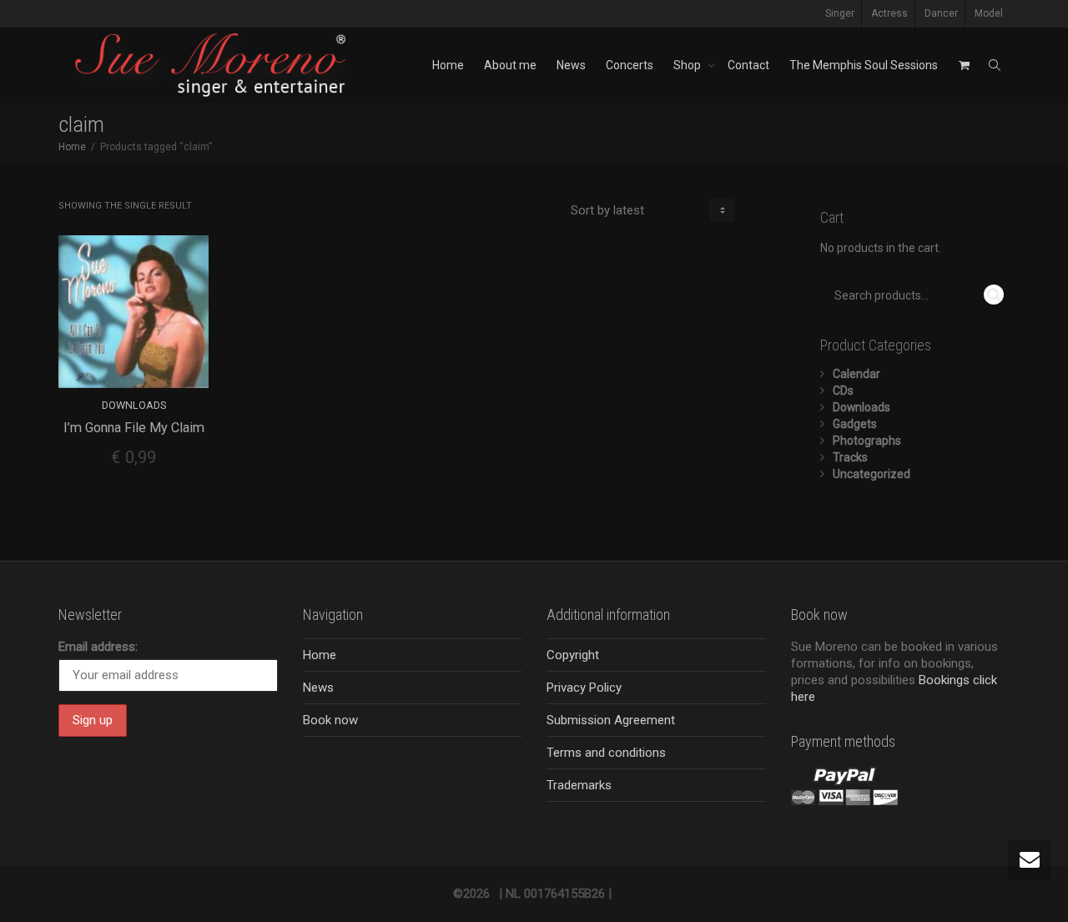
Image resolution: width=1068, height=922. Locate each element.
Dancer (941, 13)
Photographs (867, 440)
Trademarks (579, 785)
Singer (839, 13)
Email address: (98, 646)
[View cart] (964, 65)
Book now (330, 720)
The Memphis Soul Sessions (863, 65)
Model (989, 13)
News (571, 65)
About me (510, 65)
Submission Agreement (611, 720)
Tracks (850, 457)
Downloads (134, 405)
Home (448, 65)
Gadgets (855, 424)
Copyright (573, 655)
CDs (843, 390)
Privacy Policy (584, 687)
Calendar (856, 373)
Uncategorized (871, 474)
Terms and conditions (606, 752)
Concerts (629, 65)
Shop (688, 65)
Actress (889, 13)
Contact (748, 65)
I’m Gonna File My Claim (133, 428)
